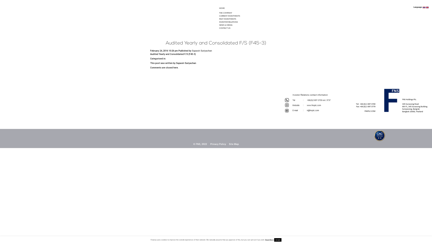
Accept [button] (278, 240)
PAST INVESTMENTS (227, 19)
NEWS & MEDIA (225, 25)
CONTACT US (224, 28)
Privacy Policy (218, 144)
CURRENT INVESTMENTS (229, 16)
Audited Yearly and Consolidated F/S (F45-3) (216, 43)
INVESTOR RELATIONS (228, 22)
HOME (222, 8)
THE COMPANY (225, 13)
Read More (269, 240)
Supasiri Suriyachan (202, 50)
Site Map (234, 144)
